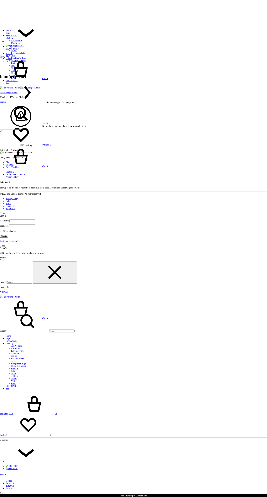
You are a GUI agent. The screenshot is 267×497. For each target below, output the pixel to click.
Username (4, 220)
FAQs (8, 203)
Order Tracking (12, 167)
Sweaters (15, 48)
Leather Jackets (18, 53)
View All (4, 292)
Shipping (9, 164)
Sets (13, 371)
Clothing (9, 38)
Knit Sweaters (17, 45)
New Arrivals (11, 35)
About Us (10, 162)
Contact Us (10, 172)
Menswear (15, 43)
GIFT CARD (12, 80)
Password (4, 226)
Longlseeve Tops (18, 363)
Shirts (13, 373)
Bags (8, 33)
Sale (7, 388)
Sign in (4, 236)
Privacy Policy (12, 177)
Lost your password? (9, 241)
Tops (13, 55)
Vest (13, 381)
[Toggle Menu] (1, 55)
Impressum (10, 208)
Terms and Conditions (15, 174)
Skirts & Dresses (18, 366)
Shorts (14, 378)
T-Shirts (14, 376)
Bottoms (14, 368)
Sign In (3, 474)
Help (8, 201)
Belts (13, 383)
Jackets (14, 50)
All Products (16, 40)
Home (8, 30)
